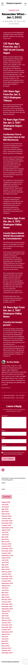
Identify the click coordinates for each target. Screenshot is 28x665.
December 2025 (7, 521)
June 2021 (5, 639)
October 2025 (6, 525)
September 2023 (7, 583)
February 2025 (7, 544)
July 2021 (5, 636)
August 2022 (6, 611)
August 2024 (6, 558)
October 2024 (6, 553)
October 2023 (6, 581)
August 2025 (6, 530)
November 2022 (7, 606)
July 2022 (5, 613)
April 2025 (5, 539)
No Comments (15, 23)
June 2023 (5, 590)
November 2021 (7, 627)
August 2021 (6, 634)
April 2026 (5, 511)
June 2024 (5, 562)
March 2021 (5, 646)
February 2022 (6, 620)
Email (3, 438)
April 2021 (5, 643)
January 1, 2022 (20, 21)
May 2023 (5, 592)
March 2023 (6, 597)
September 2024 (7, 555)
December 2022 (7, 604)
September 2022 (7, 609)
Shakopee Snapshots (14, 3)
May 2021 (5, 641)
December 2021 (7, 625)
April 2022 (5, 616)
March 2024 (6, 569)
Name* (4, 483)
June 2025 (5, 534)
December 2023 (7, 576)
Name (4, 430)
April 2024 (5, 567)
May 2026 (5, 509)
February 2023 (7, 599)
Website (4, 445)
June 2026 (5, 507)
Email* (3, 489)
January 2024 (6, 574)
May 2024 (5, 565)
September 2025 (7, 527)
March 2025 (6, 541)
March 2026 (6, 514)
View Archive (6, 388)
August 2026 (6, 502)
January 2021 (6, 650)
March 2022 (6, 618)
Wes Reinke (10, 21)
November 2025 (7, 523)
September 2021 (7, 632)
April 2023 (5, 595)
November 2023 (7, 578)
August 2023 (6, 585)
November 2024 (7, 551)
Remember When (14, 10)
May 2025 (5, 537)
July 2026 (5, 504)
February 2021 (6, 648)
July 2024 (5, 560)
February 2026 (7, 516)
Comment (5, 416)
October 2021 (6, 629)
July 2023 (5, 588)
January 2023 (6, 602)
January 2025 (6, 546)
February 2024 (7, 572)
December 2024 (7, 548)
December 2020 (7, 653)
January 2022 (6, 622)
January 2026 (6, 518)
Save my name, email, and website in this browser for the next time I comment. (13, 453)
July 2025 (5, 532)
